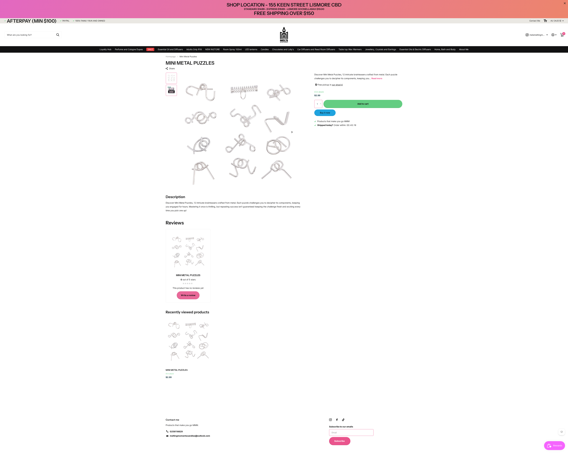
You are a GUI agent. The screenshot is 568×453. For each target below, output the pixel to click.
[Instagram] (330, 419)
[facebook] (337, 419)
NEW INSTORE (212, 49)
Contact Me (534, 21)
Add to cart (362, 104)
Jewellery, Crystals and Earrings (380, 49)
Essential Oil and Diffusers (170, 49)
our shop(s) (337, 84)
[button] (292, 132)
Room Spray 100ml (232, 49)
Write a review (188, 295)
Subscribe (339, 441)
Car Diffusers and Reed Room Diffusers (316, 49)
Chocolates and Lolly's (283, 49)
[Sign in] (554, 35)
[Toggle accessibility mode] (545, 20)
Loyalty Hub (105, 49)
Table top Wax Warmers (350, 49)
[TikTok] (343, 419)
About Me (463, 49)
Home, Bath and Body (445, 49)
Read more (376, 78)
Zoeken (58, 35)
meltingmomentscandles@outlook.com (190, 436)
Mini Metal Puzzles (177, 370)
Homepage (171, 56)
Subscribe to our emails (341, 426)
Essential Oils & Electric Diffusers (415, 49)
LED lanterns (251, 49)
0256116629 (176, 431)
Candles (265, 49)
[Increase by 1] (321, 101)
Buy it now (325, 112)
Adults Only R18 (194, 49)
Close (564, 3)
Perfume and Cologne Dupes (129, 49)
